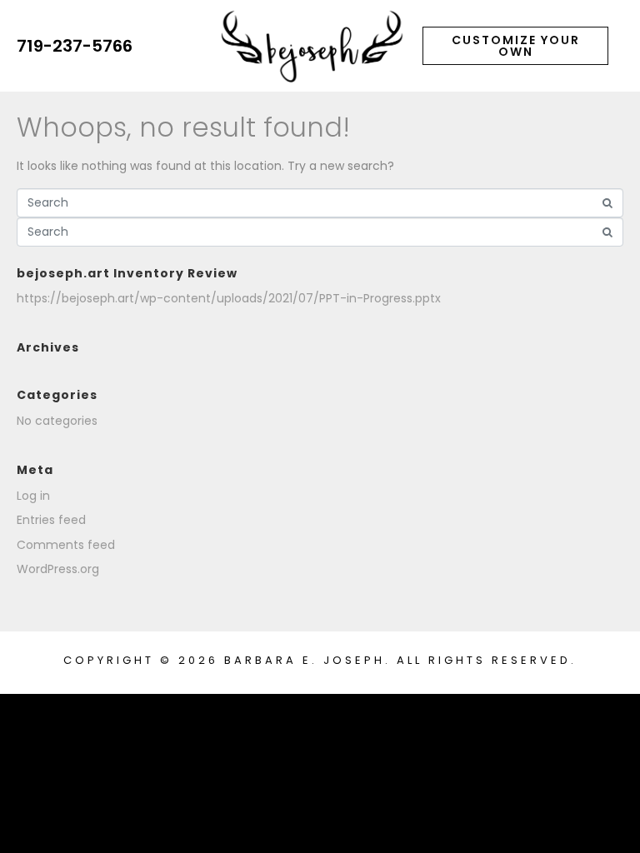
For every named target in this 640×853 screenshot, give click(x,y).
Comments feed (66, 544)
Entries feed (51, 519)
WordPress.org (58, 569)
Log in (33, 495)
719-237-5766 (74, 45)
